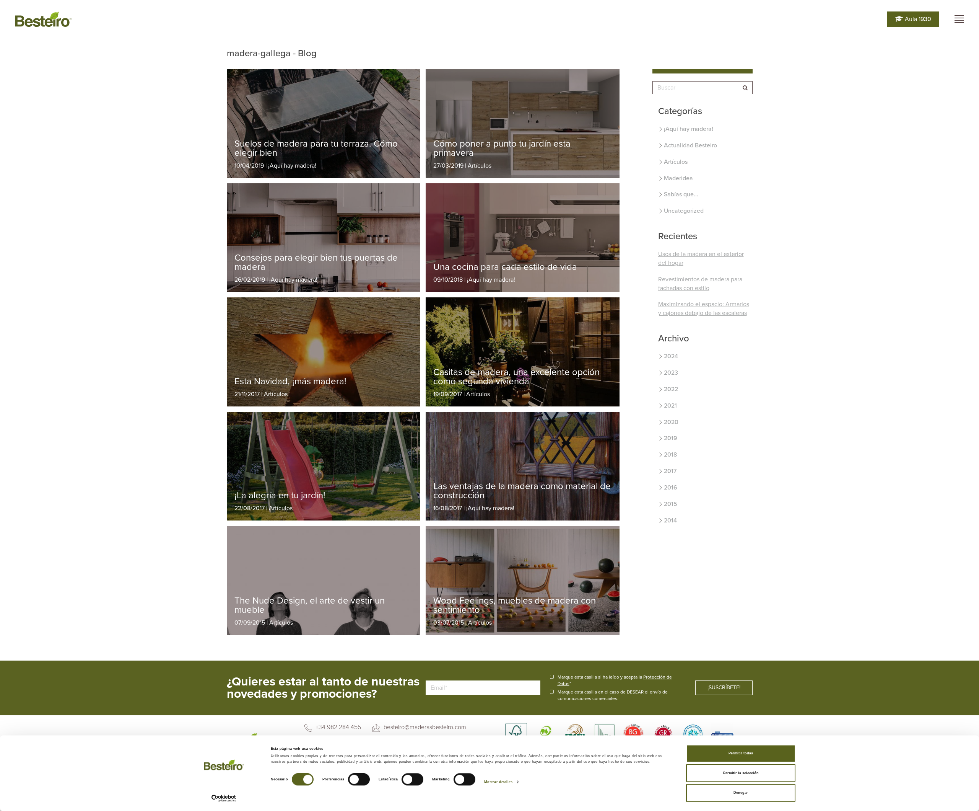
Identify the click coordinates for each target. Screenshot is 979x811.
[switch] (359, 779)
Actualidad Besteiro (690, 145)
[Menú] (959, 19)
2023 (671, 373)
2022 (671, 389)
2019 (670, 438)
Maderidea (678, 178)
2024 (671, 356)
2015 (670, 504)
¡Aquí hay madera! (688, 129)
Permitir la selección (741, 773)
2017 (670, 471)
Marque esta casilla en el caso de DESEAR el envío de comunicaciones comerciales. (613, 695)
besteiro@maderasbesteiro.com (424, 727)
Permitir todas (741, 754)
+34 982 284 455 (337, 727)
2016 (670, 487)
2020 (671, 422)
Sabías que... (681, 194)
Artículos (676, 162)
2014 (670, 520)
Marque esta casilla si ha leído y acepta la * (615, 680)
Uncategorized (684, 211)
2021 (670, 406)
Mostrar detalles (498, 782)
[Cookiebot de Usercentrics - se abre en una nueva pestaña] (223, 798)
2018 (670, 455)
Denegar (740, 793)
